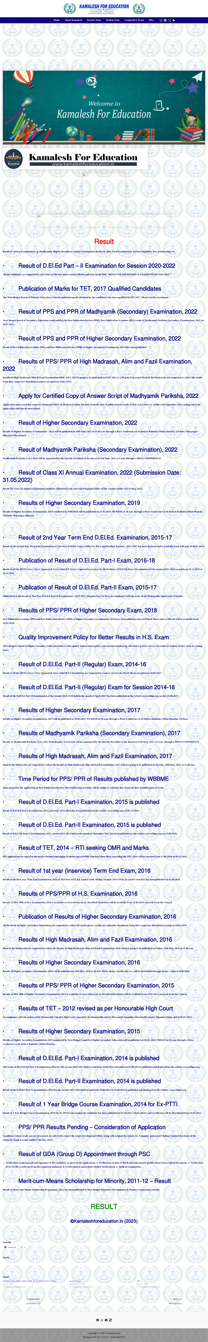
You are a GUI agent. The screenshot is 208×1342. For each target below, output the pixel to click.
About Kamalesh (73, 20)
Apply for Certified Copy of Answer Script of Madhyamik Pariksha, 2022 (108, 395)
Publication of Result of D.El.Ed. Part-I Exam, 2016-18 (86, 560)
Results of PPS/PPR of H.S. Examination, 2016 (78, 893)
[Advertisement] (104, 44)
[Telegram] (169, 20)
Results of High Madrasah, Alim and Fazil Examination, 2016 (95, 939)
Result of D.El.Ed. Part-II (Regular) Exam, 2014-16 (82, 664)
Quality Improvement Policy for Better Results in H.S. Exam (93, 637)
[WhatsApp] (165, 20)
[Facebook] (161, 20)
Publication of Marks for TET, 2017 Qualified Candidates (89, 288)
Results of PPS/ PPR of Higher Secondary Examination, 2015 (96, 985)
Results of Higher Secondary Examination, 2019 (79, 502)
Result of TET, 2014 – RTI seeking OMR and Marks (83, 847)
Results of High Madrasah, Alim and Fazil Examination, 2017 (95, 756)
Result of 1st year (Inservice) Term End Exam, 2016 (84, 870)
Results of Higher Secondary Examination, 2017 (79, 710)
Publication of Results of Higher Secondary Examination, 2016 (97, 916)
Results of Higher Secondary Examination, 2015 (79, 1031)
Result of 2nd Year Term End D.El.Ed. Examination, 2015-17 (95, 537)
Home (57, 20)
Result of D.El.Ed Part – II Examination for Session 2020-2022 (96, 265)
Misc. (151, 20)
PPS (138, 1281)
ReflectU (105, 1337)
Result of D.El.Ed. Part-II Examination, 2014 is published (89, 1081)
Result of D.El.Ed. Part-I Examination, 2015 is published (88, 801)
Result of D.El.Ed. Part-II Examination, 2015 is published (89, 824)
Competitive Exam (134, 20)
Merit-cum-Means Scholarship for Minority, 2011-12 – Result (94, 1180)
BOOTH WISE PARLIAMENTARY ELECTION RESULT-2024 (29, 1281)
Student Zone (113, 20)
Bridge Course (75, 1281)
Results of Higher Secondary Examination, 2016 (79, 962)
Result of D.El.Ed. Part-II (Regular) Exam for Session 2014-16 (96, 687)
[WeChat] (173, 20)
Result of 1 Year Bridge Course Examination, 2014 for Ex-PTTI (98, 1104)
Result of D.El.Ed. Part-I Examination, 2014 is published (88, 1058)
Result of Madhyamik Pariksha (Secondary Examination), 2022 (97, 449)
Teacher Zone (94, 20)
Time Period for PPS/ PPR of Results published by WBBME (93, 778)
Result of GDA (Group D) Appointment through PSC (84, 1154)
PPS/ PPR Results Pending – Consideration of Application (92, 1127)
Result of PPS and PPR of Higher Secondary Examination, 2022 (99, 338)
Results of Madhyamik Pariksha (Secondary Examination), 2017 (99, 733)
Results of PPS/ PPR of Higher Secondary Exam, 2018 (87, 610)
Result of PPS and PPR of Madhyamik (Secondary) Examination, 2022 (107, 311)
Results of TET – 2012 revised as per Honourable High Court (95, 1008)
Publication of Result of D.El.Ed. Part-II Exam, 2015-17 (87, 587)
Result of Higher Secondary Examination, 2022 (77, 422)
